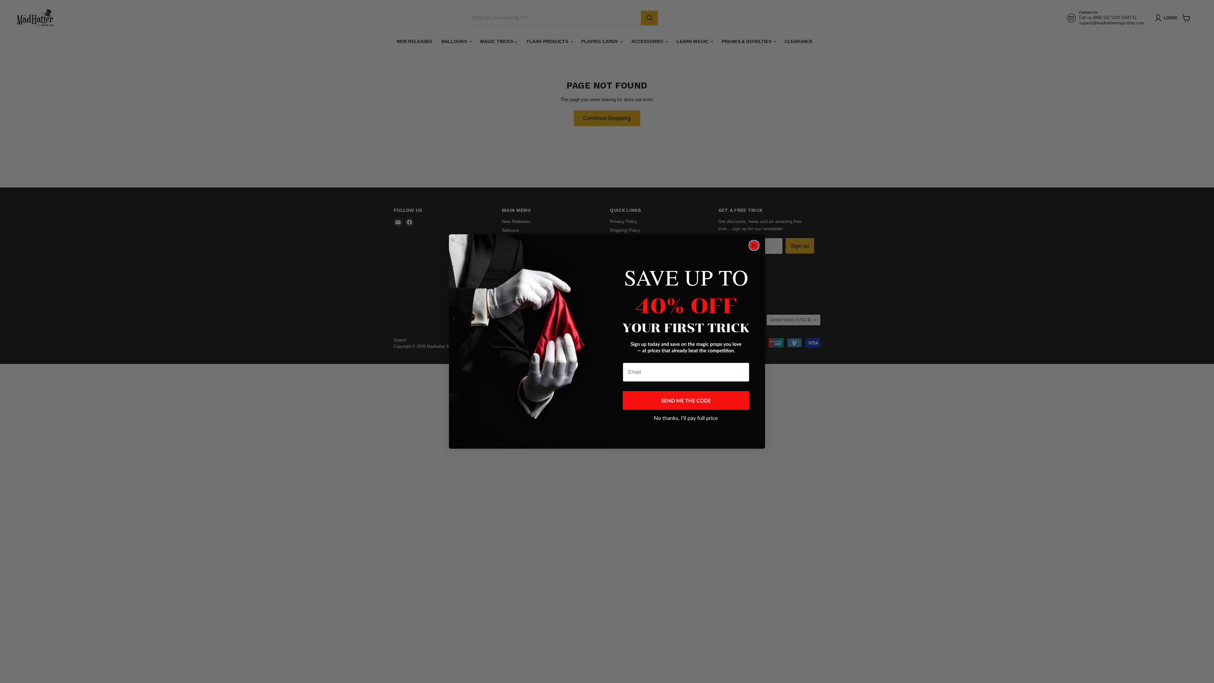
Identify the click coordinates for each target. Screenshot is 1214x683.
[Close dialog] (754, 245)
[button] (686, 400)
